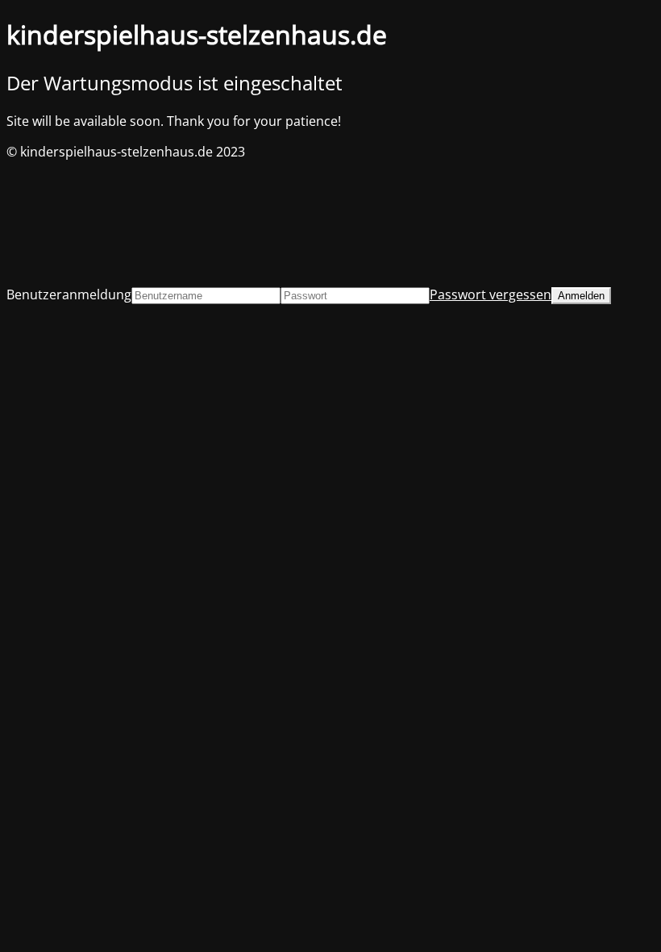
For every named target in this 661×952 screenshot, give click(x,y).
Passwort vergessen (490, 294)
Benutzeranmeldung (68, 294)
